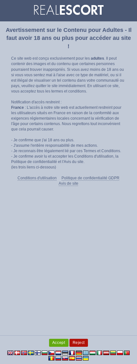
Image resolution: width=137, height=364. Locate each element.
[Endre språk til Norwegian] (24, 352)
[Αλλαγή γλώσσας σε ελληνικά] (86, 352)
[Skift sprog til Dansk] (17, 352)
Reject (79, 342)
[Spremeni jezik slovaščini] (65, 358)
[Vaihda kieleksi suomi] (38, 352)
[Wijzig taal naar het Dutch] (58, 352)
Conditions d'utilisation (37, 178)
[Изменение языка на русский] (58, 358)
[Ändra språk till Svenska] (31, 352)
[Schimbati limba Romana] (51, 358)
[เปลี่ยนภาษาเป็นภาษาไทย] (79, 358)
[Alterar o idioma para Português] (127, 352)
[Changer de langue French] (72, 352)
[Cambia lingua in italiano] (100, 352)
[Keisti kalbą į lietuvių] (113, 352)
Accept (58, 342)
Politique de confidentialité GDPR (90, 178)
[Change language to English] (10, 352)
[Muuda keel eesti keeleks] (65, 352)
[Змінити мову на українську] (86, 358)
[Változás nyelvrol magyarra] (93, 352)
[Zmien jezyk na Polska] (120, 352)
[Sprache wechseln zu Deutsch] (79, 352)
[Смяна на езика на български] (45, 352)
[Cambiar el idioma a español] (72, 358)
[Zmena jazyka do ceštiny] (51, 352)
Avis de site (68, 183)
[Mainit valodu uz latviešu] (106, 352)
